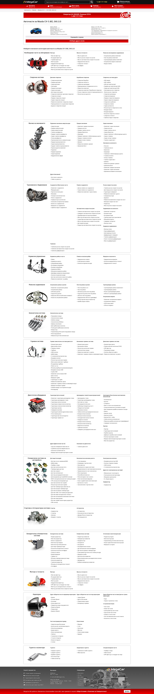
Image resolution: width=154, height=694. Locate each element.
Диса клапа (54, 375)
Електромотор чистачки (111, 610)
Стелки (53, 642)
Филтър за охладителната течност (61, 67)
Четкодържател (82, 517)
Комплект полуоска (109, 211)
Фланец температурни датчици (60, 558)
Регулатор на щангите (84, 94)
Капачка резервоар (56, 628)
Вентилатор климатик (84, 556)
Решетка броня (55, 607)
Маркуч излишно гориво (58, 385)
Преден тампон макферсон (59, 134)
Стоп (79, 626)
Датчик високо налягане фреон (87, 548)
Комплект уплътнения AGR (58, 373)
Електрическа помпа (84, 261)
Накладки (54, 86)
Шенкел (80, 142)
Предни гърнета (55, 650)
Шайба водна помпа (83, 301)
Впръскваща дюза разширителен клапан (90, 558)
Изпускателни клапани (84, 415)
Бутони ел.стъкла (83, 482)
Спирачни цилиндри (83, 84)
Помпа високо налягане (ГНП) (113, 346)
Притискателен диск (57, 192)
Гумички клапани (83, 427)
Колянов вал (107, 399)
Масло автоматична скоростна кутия (88, 59)
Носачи (106, 146)
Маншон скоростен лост (111, 201)
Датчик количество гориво (59, 482)
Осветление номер (83, 632)
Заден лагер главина (110, 138)
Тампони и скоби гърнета (85, 650)
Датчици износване (57, 92)
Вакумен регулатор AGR (111, 461)
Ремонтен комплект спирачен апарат (62, 102)
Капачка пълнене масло (58, 450)
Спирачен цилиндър (110, 94)
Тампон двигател (83, 446)
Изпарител (81, 542)
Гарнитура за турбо (56, 379)
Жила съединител (56, 197)
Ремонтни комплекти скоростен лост (114, 199)
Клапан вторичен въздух (58, 275)
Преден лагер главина (84, 140)
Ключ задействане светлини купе (87, 480)
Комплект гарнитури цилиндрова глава (62, 398)
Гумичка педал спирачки (111, 117)
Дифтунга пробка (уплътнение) (113, 435)
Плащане (80, 679)
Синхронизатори (109, 195)
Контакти (80, 673)
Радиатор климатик (83, 536)
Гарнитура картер (56, 408)
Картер (106, 429)
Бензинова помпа (83, 346)
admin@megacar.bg (59, 677)
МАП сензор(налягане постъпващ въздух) (63, 479)
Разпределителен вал (84, 404)
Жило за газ (54, 366)
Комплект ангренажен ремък (59, 287)
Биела (106, 411)
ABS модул (107, 80)
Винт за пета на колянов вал (112, 405)
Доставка (80, 677)
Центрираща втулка (110, 233)
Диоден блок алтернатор (85, 515)
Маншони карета (109, 219)
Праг (105, 599)
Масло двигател (82, 55)
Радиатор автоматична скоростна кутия (89, 225)
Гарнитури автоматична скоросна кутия (89, 219)
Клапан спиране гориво (111, 463)
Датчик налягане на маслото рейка (61, 277)
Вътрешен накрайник (57, 265)
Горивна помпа (55, 348)
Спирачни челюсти (83, 82)
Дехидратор (81, 560)
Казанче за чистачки (110, 618)
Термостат (54, 556)
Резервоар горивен (83, 603)
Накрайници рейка (56, 263)
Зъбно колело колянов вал (112, 419)
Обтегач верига (108, 305)
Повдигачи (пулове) (83, 408)
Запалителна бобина (57, 322)
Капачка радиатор (56, 560)
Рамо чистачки (108, 608)
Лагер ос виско (55, 552)
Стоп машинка (82, 461)
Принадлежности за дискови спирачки (62, 104)
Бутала (106, 401)
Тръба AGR (54, 371)
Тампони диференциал (57, 250)
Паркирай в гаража (77, 37)
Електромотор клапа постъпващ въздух (89, 552)
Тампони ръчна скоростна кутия (60, 246)
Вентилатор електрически (58, 544)
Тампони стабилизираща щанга (113, 153)
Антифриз (80, 65)
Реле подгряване (56, 333)
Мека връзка (81, 652)
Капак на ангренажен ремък (59, 297)
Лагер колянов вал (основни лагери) (114, 407)
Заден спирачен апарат (58, 100)
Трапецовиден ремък (110, 289)
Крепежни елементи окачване (112, 171)
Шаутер (53, 515)
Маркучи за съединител (58, 205)
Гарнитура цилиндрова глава (59, 400)
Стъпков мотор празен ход (59, 356)
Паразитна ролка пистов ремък (87, 293)
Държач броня (55, 611)
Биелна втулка (108, 415)
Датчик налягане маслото (58, 467)
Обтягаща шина (108, 303)
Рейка (53, 259)
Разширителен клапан (84, 546)
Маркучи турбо (55, 377)
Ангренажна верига (110, 301)
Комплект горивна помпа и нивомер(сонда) (64, 383)
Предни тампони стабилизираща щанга (89, 136)
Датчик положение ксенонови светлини (62, 496)
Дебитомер (54, 354)
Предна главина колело (84, 138)
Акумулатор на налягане (58, 199)
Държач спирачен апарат (58, 106)
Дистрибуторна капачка (58, 326)
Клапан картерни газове (111, 436)
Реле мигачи (81, 465)
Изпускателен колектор (84, 423)
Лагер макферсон (56, 138)
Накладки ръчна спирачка (111, 90)
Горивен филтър (56, 59)
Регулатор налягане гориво (59, 360)
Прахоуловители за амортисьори (60, 140)
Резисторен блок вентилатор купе (114, 542)
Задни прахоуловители (58, 144)
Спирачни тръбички (110, 102)
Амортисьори (55, 126)
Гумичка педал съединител (59, 207)
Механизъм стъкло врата (111, 473)
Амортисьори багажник (58, 624)
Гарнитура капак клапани (58, 402)
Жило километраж (56, 632)
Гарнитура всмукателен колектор (60, 404)
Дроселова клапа (56, 346)
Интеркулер (54, 389)
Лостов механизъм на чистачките (114, 616)
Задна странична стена (111, 600)
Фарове (80, 624)
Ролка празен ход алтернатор (86, 299)
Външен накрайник (56, 267)
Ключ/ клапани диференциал (112, 239)
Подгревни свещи (56, 316)
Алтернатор (81, 511)
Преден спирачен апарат (58, 98)
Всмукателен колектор (84, 421)
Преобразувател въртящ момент (87, 215)
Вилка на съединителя (57, 203)
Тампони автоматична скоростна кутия (62, 248)
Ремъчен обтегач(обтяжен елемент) (61, 295)
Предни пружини (56, 151)
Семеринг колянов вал (110, 423)
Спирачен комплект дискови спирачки (62, 94)
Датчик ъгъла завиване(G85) (59, 461)
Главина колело (108, 155)
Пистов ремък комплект (111, 57)
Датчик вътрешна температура (60, 490)
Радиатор (107, 203)
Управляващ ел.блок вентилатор (113, 540)
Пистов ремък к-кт (83, 287)
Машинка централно (110, 477)
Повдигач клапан (83, 419)
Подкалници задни (83, 601)
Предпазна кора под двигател (60, 605)
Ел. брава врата (108, 479)
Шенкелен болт (82, 146)
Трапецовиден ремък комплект (113, 59)
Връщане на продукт (84, 683)
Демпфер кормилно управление (60, 273)
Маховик (53, 194)
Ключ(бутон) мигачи (83, 475)
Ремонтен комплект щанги (112, 194)
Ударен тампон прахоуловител (60, 146)
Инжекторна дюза (56, 344)
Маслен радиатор (109, 440)
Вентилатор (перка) (57, 542)
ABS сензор (54, 502)
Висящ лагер (108, 223)
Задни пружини (55, 153)
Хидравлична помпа (83, 259)
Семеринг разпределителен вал (87, 429)
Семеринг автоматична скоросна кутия (89, 213)
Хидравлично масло (83, 61)
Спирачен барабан (83, 80)
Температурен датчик (57, 469)
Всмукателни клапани (84, 414)
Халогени (80, 628)
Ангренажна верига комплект (112, 61)
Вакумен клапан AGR (57, 370)
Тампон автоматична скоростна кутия (89, 211)
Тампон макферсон (56, 132)
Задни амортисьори (57, 130)
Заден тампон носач (110, 130)
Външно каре (108, 213)
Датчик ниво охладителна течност (61, 494)
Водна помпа (108, 63)
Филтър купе (54, 61)
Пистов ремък (82, 289)
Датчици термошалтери (58, 546)
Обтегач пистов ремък (84, 295)
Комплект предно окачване (85, 126)
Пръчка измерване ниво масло (60, 446)
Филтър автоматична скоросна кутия (62, 69)
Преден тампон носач (84, 130)
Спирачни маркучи (109, 96)
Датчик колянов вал (57, 473)
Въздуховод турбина (57, 364)
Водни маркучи (55, 554)
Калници (53, 601)
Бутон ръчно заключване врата (60, 626)
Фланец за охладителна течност (60, 564)
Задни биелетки (108, 132)
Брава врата (54, 630)
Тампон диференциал (110, 237)
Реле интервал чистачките (85, 477)
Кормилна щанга (56, 261)
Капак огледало (55, 640)
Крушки (80, 634)
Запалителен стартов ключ (85, 484)
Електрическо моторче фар (112, 475)
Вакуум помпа (108, 109)
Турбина (53, 350)
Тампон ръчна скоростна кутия (113, 188)
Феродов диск (55, 190)
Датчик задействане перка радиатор (62, 500)
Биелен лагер (108, 413)
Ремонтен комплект (83, 88)
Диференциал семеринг (111, 235)
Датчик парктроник (56, 498)
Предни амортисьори (57, 128)
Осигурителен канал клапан (86, 417)
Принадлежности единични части (87, 86)
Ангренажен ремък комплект (112, 55)
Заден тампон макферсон (58, 136)
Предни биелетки (83, 132)
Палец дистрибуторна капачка (60, 327)
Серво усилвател (109, 106)
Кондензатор (81, 540)
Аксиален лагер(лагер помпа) (59, 201)
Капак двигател (55, 603)
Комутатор (54, 329)
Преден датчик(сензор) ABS (112, 86)
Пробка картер (108, 433)
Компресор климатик (84, 538)
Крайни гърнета (55, 654)
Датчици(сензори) (83, 223)
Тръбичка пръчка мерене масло (60, 448)
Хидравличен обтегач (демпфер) (87, 297)
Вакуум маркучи (108, 111)
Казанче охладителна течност (60, 548)
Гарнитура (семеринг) (110, 192)
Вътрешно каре (108, 215)
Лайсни (53, 634)
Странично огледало (57, 636)
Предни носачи (82, 128)
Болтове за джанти (56, 177)
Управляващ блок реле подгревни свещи (63, 331)
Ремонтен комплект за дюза (86, 352)
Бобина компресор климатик (86, 562)
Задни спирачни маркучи (111, 100)
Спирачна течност (83, 63)
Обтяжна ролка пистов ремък (86, 291)
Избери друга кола (77, 41)
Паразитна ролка (56, 293)
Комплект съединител (57, 188)
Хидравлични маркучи (110, 259)
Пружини (53, 150)
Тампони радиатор (56, 562)
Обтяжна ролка (55, 291)
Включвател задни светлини (86, 467)
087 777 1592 (102, 2)
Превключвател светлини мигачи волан (89, 469)
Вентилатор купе (109, 538)
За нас (80, 675)
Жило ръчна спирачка (110, 92)
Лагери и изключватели (58, 195)
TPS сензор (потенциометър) (59, 480)
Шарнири (80, 134)
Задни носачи (108, 128)
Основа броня (55, 599)
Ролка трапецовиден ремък (112, 291)
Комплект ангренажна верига (112, 299)
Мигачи (80, 630)
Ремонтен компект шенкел (85, 144)
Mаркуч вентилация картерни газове (115, 438)
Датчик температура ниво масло (60, 486)
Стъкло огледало (56, 638)
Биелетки (106, 150)
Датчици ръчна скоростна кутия (113, 190)
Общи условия (82, 681)
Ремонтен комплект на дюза (112, 354)
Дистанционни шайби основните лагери (115, 409)
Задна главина (108, 136)
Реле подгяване (82, 473)
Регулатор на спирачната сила (113, 107)
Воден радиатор (56, 536)
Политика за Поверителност (97, 691)
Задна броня (81, 597)
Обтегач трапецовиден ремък (112, 293)
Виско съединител (56, 540)
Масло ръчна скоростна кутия (86, 57)
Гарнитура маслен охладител (59, 415)
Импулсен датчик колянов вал (60, 335)
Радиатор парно (109, 536)
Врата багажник (82, 599)
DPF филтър (107, 348)
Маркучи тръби (82, 554)
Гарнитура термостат (57, 417)
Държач (106, 197)
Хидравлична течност (110, 263)
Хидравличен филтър (57, 63)
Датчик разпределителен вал (59, 475)
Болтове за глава (83, 402)
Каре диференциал (109, 231)
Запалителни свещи (57, 318)
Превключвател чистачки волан (87, 471)
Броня (53, 597)
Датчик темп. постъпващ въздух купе (62, 492)
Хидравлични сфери (57, 155)
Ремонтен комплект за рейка (59, 279)
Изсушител (81, 544)
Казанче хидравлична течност (113, 261)
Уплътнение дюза (56, 414)
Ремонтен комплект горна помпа (87, 192)
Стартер (53, 513)
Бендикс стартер (56, 517)
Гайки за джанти (56, 179)
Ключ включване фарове (85, 479)
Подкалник (54, 609)
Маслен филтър (55, 55)
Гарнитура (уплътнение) (111, 431)
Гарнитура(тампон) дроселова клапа (62, 412)
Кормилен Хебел (56, 269)
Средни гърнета (55, 652)
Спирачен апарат (56, 96)
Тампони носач (108, 148)
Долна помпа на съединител (86, 188)
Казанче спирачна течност (112, 113)
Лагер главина (108, 157)
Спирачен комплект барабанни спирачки (90, 90)
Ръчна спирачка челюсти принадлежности (90, 92)
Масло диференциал (110, 241)
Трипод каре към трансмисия (112, 217)
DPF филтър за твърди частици (60, 65)
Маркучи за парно (109, 544)
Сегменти (107, 403)
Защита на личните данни (85, 685)
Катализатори (55, 656)
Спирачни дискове (56, 80)
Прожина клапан (83, 410)
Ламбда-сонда (55, 465)
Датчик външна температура (59, 488)
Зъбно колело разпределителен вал (88, 412)
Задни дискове (55, 84)
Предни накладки (56, 88)
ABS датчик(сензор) (110, 84)
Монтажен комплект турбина (59, 362)
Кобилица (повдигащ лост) (85, 406)
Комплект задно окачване (111, 126)
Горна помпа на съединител (86, 190)
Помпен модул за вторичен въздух (61, 387)
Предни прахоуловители (58, 142)
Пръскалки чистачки (110, 612)
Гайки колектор (55, 658)
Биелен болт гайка (109, 417)
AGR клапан (54, 352)
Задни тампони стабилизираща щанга (115, 134)
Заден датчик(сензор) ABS (111, 88)
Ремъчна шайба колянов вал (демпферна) (116, 421)
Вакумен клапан (56, 358)
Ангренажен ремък (56, 289)
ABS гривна (107, 82)
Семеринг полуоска (109, 221)
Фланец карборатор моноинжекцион (62, 368)
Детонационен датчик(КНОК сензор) (61, 477)
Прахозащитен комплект (58, 148)
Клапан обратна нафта (110, 352)
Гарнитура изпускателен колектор (61, 406)
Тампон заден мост (109, 140)
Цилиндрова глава (83, 398)
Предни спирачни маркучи (112, 98)
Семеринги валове (56, 410)
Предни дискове (56, 82)
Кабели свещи (55, 320)
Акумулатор (107, 484)
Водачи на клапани (83, 425)
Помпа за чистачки (109, 614)
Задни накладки (56, 90)
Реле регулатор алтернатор (86, 513)
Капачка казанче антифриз (59, 550)
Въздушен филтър (56, 57)
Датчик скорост (55, 471)
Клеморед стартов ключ (85, 463)
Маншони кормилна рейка (58, 271)
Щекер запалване (56, 324)
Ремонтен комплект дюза (58, 381)
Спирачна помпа (109, 104)
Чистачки (107, 606)
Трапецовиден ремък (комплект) (113, 287)
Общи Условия (81, 691)
